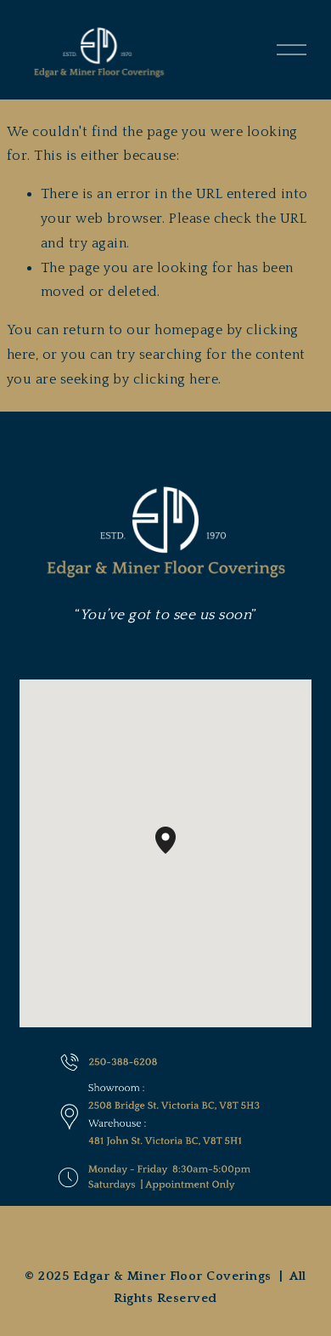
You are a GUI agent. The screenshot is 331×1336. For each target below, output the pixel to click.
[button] (176, 854)
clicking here (175, 379)
